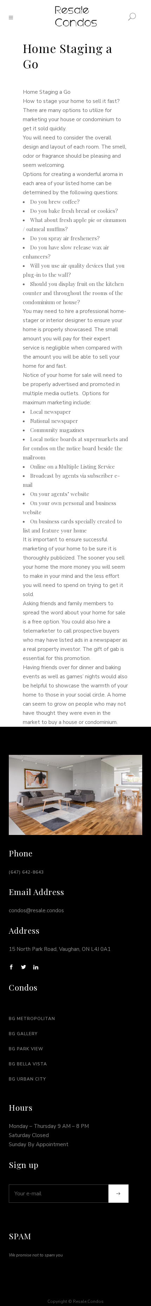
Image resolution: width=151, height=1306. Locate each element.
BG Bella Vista (28, 1064)
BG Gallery (23, 1034)
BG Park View (26, 1049)
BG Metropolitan (32, 1018)
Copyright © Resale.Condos (75, 1301)
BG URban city (27, 1079)
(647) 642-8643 (26, 872)
